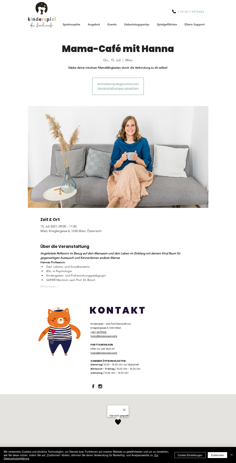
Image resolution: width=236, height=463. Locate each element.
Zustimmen (217, 455)
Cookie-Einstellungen (190, 455)
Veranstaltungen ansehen (118, 88)
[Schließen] (231, 455)
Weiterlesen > (49, 286)
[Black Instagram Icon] (100, 386)
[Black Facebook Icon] (93, 386)
